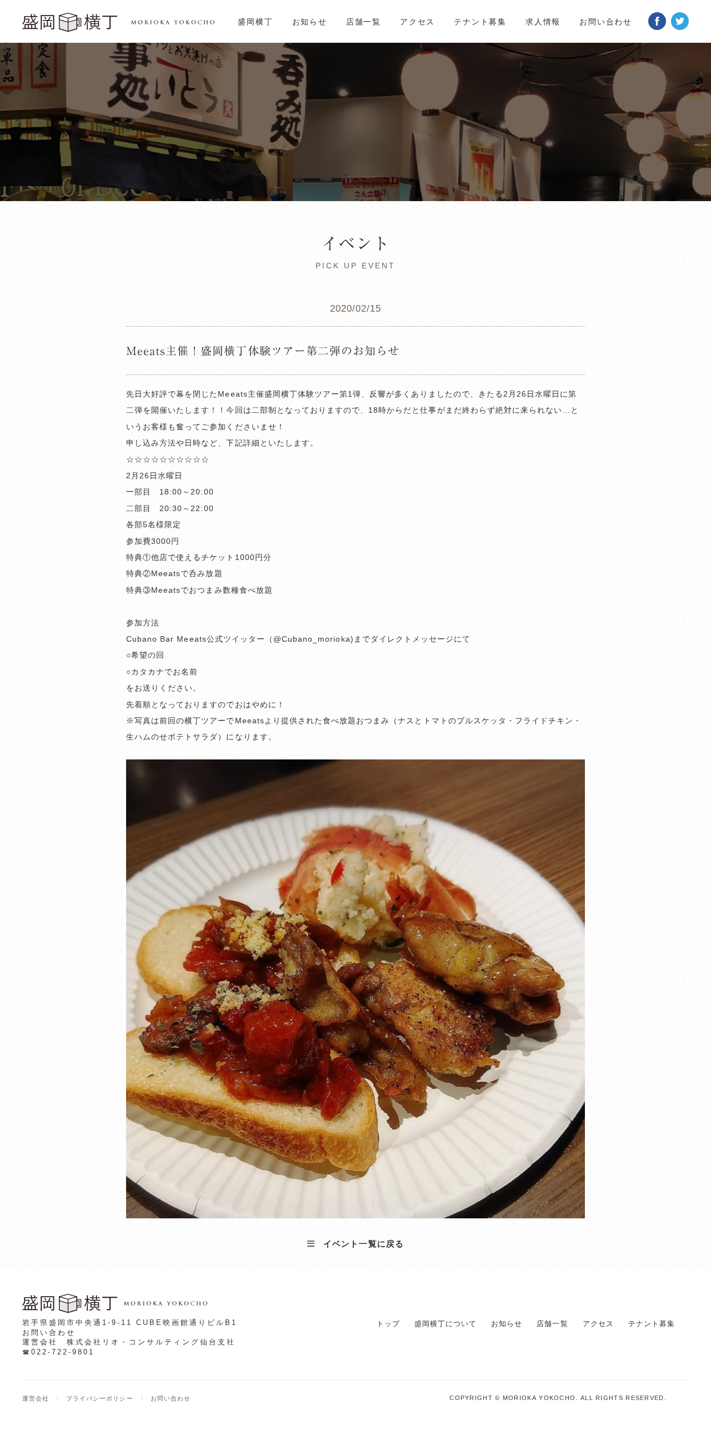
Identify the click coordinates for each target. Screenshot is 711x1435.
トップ (388, 1323)
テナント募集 (480, 22)
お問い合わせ (605, 22)
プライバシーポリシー (99, 1398)
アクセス (417, 22)
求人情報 (542, 22)
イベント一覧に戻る (363, 1243)
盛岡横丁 (255, 22)
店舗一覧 (363, 22)
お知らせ (309, 22)
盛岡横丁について (445, 1323)
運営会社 (35, 1398)
